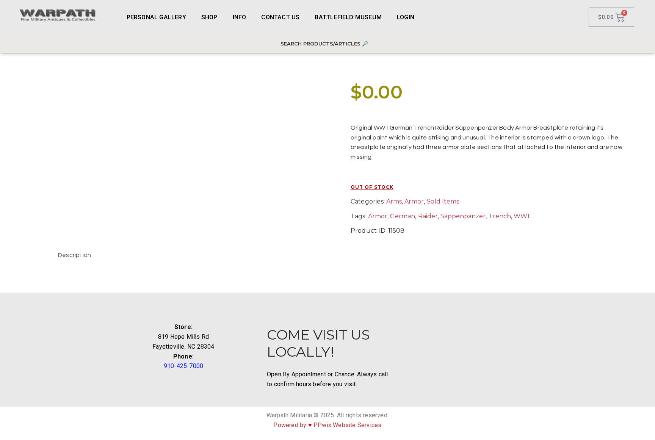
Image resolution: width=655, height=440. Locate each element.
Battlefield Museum (348, 17)
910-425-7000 (183, 366)
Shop (209, 17)
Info (239, 17)
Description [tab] (74, 255)
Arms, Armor (405, 201)
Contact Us (280, 17)
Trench (500, 216)
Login (405, 17)
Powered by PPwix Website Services (327, 425)
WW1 (522, 216)
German (402, 216)
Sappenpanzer (463, 216)
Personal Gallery (156, 17)
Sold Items (443, 201)
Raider (428, 216)
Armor (377, 216)
